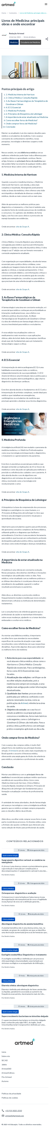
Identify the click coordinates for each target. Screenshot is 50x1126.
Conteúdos (13, 13)
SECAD (5, 1060)
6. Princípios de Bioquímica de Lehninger (24, 114)
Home (4, 13)
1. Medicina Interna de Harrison (20, 94)
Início (4, 1052)
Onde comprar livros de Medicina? (21, 123)
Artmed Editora (8, 1073)
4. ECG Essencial (13, 107)
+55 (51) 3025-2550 (13, 1110)
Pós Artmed (7, 1077)
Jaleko (4, 1064)
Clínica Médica (8, 889)
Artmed (24, 703)
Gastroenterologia (10, 855)
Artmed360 (6, 1069)
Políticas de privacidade (11, 1093)
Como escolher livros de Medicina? (22, 120)
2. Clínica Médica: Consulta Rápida (21, 97)
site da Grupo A (22, 226)
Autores (5, 1081)
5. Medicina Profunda (15, 110)
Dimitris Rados (9, 875)
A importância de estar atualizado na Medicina (27, 117)
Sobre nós (6, 1056)
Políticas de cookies (10, 1098)
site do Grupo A (22, 289)
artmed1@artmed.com (14, 1116)
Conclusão (10, 126)
